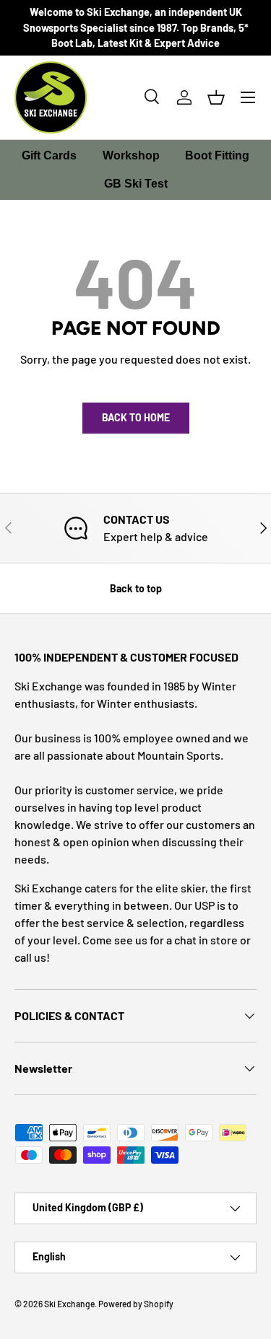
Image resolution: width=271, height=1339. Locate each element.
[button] (216, 97)
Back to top (136, 588)
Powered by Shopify (135, 1304)
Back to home (136, 417)
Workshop (131, 155)
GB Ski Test (136, 183)
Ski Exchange (69, 1304)
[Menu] (248, 97)
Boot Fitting (217, 155)
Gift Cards (49, 155)
